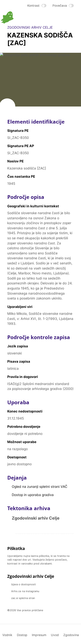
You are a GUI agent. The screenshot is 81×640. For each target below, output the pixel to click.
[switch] (36, 5)
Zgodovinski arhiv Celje (36, 518)
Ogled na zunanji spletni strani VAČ (39, 486)
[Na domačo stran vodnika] (20, 17)
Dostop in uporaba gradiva (33, 495)
